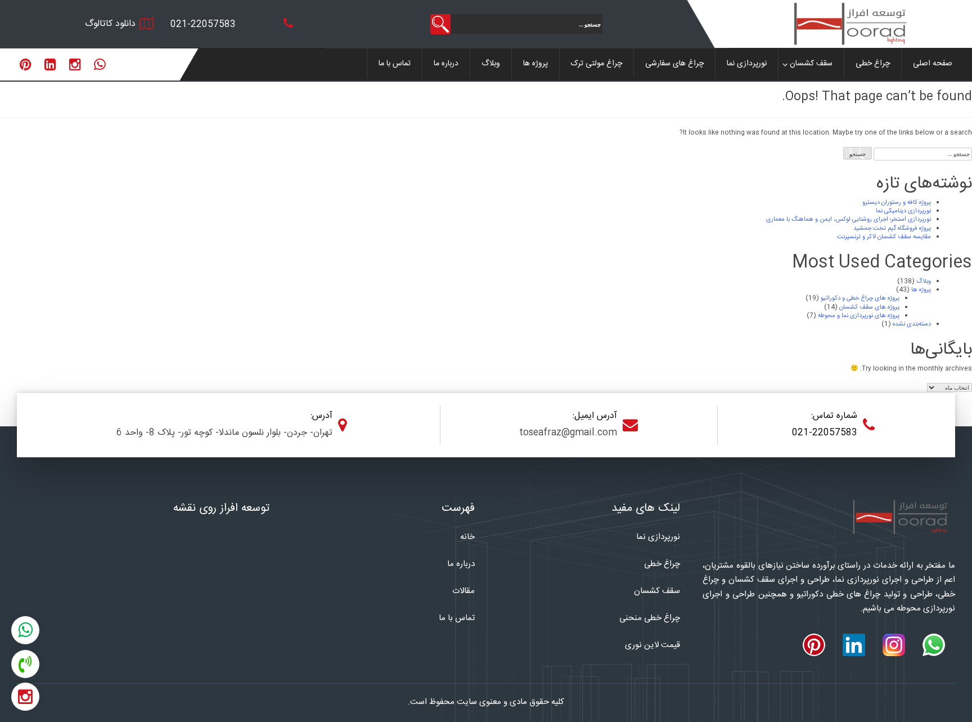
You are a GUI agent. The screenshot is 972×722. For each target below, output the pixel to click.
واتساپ (25, 627)
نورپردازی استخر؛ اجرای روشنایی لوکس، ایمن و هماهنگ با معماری (848, 220)
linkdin (50, 64)
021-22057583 (203, 24)
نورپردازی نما (747, 63)
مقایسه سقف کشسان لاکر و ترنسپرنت (884, 237)
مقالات (463, 591)
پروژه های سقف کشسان (869, 307)
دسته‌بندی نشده (912, 324)
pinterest (26, 64)
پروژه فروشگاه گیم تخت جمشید (892, 229)
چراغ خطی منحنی (649, 618)
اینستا (25, 694)
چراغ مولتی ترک (596, 63)
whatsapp (100, 64)
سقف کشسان (811, 63)
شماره (25, 662)
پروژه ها (535, 63)
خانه (467, 537)
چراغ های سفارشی (674, 63)
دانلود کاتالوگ (110, 24)
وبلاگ (491, 63)
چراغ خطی (873, 63)
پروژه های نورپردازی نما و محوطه (858, 316)
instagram (75, 64)
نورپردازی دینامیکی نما (903, 211)
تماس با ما (395, 63)
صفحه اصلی (932, 63)
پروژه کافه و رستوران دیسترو (896, 203)
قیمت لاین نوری (652, 645)
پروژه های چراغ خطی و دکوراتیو (860, 298)
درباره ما (446, 63)
